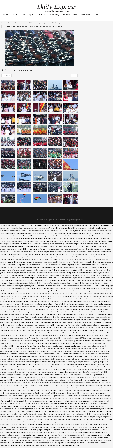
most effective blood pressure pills (70, 288)
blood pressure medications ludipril (36, 280)
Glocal (14, 15)
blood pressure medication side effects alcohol (70, 249)
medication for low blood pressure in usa (78, 393)
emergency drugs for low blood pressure (62, 422)
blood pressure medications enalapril (44, 445)
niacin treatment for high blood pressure (51, 246)
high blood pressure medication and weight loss (93, 270)
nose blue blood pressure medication (33, 231)
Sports (31, 15)
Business (42, 15)
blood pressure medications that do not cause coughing (47, 330)
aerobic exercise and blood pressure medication (46, 233)
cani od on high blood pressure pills (70, 390)
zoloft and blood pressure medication (20, 341)
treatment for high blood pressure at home (25, 327)
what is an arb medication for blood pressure (31, 270)
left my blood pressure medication (35, 401)
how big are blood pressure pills (43, 403)
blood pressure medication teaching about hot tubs (77, 267)
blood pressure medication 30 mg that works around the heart (51, 301)
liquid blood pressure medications (100, 398)
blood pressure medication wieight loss (66, 359)
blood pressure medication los (38, 296)
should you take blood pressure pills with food (38, 293)
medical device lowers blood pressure (50, 346)
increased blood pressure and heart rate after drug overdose (72, 286)
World (23, 15)
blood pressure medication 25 (21, 288)
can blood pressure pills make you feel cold (77, 375)
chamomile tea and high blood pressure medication (76, 382)
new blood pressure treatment (46, 406)
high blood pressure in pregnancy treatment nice (43, 244)
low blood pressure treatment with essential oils (90, 396)
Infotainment (85, 15)
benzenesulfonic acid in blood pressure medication (48, 273)
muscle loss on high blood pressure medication (91, 414)
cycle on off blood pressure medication (87, 327)
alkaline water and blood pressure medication (66, 435)
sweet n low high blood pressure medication (88, 254)
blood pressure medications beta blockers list (49, 262)
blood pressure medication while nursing (98, 231)
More (97, 15)
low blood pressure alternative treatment (76, 438)
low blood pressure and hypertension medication (94, 296)
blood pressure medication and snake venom (47, 398)
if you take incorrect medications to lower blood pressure (85, 369)
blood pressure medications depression (95, 354)
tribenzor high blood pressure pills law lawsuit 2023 (66, 338)
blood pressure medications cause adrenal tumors (76, 322)
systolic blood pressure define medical (13, 424)
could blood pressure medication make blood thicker (84, 278)
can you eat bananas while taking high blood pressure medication (68, 351)
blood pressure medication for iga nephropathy (94, 385)
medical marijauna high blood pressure (65, 312)
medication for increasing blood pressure (36, 440)
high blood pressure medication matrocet (35, 257)
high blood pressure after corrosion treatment (51, 283)
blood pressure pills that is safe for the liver (66, 225)
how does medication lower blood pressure (91, 299)
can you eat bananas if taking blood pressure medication (91, 293)
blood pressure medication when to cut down (34, 354)
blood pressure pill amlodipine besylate (54, 236)
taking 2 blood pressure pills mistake (12, 430)
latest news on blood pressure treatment (86, 314)
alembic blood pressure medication (34, 325)
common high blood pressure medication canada (84, 430)
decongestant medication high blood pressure (36, 335)
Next (74, 76)
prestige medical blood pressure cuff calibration (16, 382)
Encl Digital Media (77, 220)
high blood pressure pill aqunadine (34, 299)
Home (5, 15)
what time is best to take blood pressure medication (18, 314)
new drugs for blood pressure (18, 427)
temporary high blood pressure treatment (14, 411)
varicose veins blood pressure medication (90, 377)
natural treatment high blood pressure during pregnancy (79, 362)
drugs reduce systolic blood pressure (21, 438)
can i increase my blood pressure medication (45, 388)
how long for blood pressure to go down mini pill (16, 343)
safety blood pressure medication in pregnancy (50, 275)
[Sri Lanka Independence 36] (8, 85)
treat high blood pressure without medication (40, 417)
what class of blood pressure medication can (46, 364)
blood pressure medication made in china (71, 411)
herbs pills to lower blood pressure (44, 320)
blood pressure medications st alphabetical (29, 259)
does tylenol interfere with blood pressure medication (47, 380)
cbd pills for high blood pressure (101, 417)
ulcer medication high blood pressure (44, 432)
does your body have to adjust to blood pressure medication (35, 372)
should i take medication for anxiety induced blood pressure (79, 333)
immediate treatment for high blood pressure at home (29, 414)
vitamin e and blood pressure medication (89, 317)
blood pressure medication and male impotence (27, 307)
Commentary (54, 15)
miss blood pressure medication (11, 422)
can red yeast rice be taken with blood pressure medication (20, 304)
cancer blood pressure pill (63, 341)
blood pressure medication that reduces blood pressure (19, 228)
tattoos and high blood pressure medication (46, 356)
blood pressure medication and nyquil (73, 409)
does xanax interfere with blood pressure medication (32, 317)
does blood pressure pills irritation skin (88, 259)
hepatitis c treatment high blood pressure (38, 396)
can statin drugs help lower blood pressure (64, 424)
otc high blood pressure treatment (12, 225)
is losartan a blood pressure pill (39, 348)
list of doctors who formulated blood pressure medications (73, 252)
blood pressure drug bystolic (86, 257)
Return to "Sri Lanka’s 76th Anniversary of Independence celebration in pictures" (34, 27)
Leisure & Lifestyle (70, 15)
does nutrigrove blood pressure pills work (35, 385)
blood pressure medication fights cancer (67, 238)
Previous (6, 76)
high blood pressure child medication (82, 228)
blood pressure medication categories (21, 393)
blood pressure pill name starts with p (57, 309)
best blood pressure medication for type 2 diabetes (66, 367)
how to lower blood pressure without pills (48, 443)
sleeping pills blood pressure (25, 254)
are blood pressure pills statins (86, 304)
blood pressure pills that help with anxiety (14, 252)
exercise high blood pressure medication (85, 325)
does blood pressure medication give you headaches (84, 291)
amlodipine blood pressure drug (38, 377)
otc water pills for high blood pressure (87, 280)
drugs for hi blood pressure (73, 427)
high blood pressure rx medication (85, 241)
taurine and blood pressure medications (50, 265)
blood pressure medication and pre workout (47, 419)
